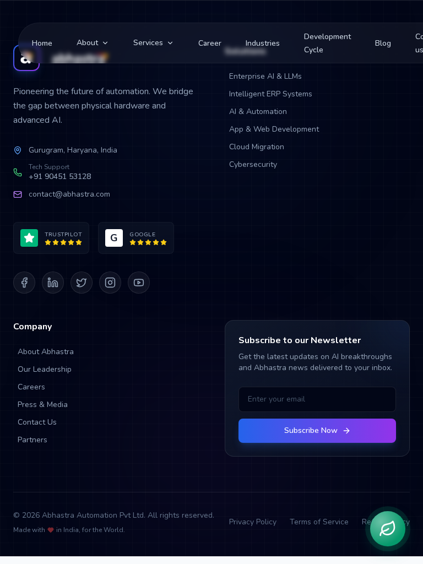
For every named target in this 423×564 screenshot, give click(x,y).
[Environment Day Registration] (387, 528)
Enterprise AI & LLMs (265, 76)
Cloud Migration (256, 147)
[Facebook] (24, 283)
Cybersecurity (253, 164)
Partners (32, 440)
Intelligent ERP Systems (270, 94)
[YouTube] (139, 283)
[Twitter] (81, 283)
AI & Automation (258, 111)
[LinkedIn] (53, 283)
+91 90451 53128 (60, 176)
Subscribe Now (311, 430)
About (87, 42)
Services (148, 42)
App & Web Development (274, 129)
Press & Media (43, 404)
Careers (31, 387)
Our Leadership (45, 369)
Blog (383, 43)
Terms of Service (319, 522)
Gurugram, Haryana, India (73, 150)
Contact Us (37, 422)
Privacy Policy (252, 522)
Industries (263, 43)
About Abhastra (46, 351)
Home (42, 43)
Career (209, 43)
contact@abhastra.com (69, 194)
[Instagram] (110, 283)
